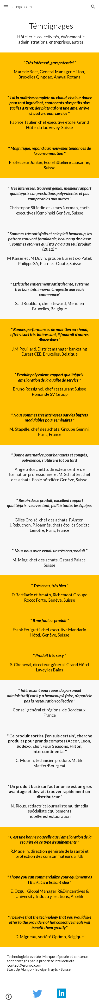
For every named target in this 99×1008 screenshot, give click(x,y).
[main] (49, 33)
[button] (6, 6)
